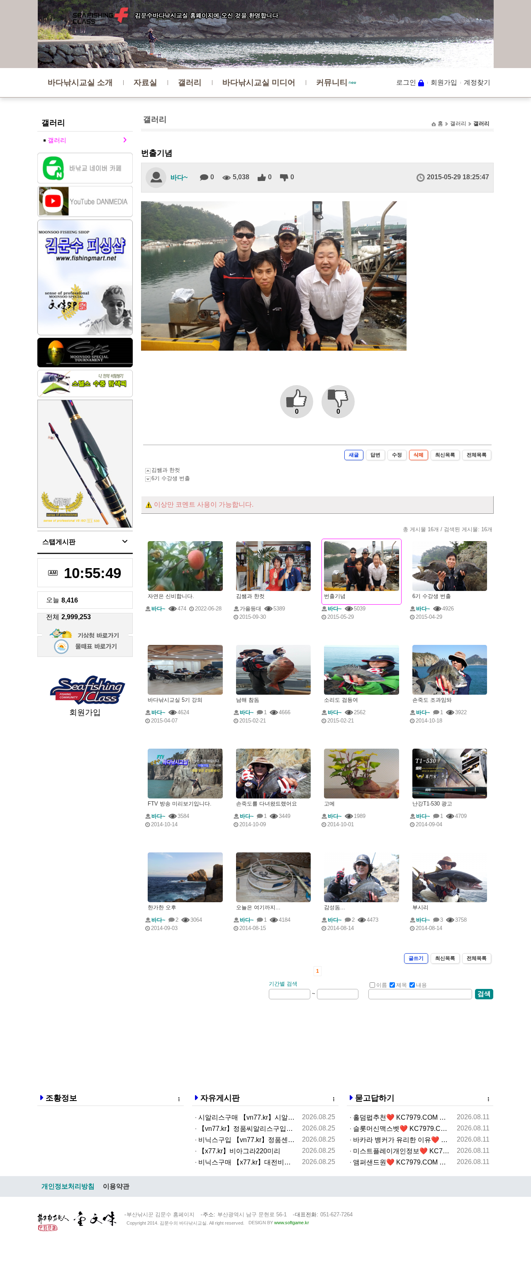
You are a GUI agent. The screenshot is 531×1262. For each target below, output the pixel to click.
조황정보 (61, 1098)
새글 (354, 455)
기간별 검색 (283, 984)
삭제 (419, 455)
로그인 (406, 82)
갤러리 (190, 82)
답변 (375, 455)
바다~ (179, 177)
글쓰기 (416, 958)
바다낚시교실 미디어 (258, 82)
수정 (397, 455)
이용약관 (116, 1186)
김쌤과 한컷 (165, 470)
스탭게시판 (59, 541)
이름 (381, 985)
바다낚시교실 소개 (80, 82)
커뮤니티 (332, 82)
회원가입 (444, 82)
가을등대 (250, 608)
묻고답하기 (375, 1098)
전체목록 (477, 455)
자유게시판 (220, 1098)
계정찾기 (477, 82)
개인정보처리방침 (68, 1186)
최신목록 (445, 455)
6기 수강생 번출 (170, 478)
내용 (421, 985)
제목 (401, 985)
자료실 (145, 82)
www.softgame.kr (291, 1222)
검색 (484, 993)
